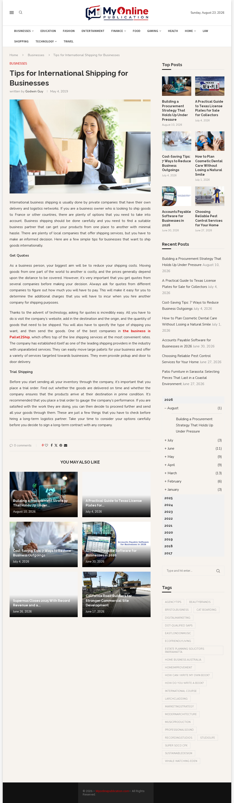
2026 (168, 400)
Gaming (152, 31)
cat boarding (206, 610)
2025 (168, 498)
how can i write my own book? (187, 675)
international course (181, 691)
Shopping (21, 41)
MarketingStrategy (179, 706)
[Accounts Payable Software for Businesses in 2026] (116, 544)
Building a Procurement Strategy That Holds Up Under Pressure (175, 110)
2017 (168, 553)
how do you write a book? (184, 683)
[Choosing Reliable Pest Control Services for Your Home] (209, 196)
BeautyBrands (199, 602)
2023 (168, 512)
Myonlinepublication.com (112, 791)
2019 (168, 539)
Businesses (22, 31)
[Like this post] (46, 445)
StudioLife (207, 738)
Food (136, 31)
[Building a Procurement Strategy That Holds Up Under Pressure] (44, 494)
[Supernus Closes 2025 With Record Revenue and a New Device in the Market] (44, 594)
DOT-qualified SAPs (178, 625)
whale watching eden (181, 761)
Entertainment (93, 31)
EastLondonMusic (178, 633)
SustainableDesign (178, 753)
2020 (168, 532)
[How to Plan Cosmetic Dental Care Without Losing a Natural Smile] (209, 141)
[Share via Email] (65, 445)
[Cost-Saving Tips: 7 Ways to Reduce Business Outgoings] (44, 544)
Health (173, 31)
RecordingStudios (178, 738)
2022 (168, 518)
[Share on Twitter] (56, 445)
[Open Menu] (12, 12)
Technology (44, 41)
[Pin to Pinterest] (60, 445)
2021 (168, 526)
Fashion (69, 31)
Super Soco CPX (176, 745)
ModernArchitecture (181, 714)
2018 (168, 546)
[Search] (20, 13)
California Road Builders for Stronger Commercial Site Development (109, 600)
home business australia (183, 660)
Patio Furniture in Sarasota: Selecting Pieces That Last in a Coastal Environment (190, 377)
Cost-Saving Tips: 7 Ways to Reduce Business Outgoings (176, 163)
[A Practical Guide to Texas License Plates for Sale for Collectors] (116, 494)
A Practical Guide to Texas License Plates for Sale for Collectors (209, 108)
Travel (68, 41)
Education (48, 31)
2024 (168, 505)
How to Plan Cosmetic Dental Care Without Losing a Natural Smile (209, 165)
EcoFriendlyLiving (178, 641)
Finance (117, 31)
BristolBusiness (177, 610)
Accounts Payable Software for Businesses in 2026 (176, 218)
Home (189, 31)
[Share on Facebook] (52, 445)
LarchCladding (176, 699)
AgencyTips (173, 602)
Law (205, 31)
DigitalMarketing (177, 618)
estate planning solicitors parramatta (184, 650)
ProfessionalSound (179, 730)
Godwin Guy (34, 91)
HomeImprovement (178, 667)
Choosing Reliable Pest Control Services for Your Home (208, 218)
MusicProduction (178, 722)
